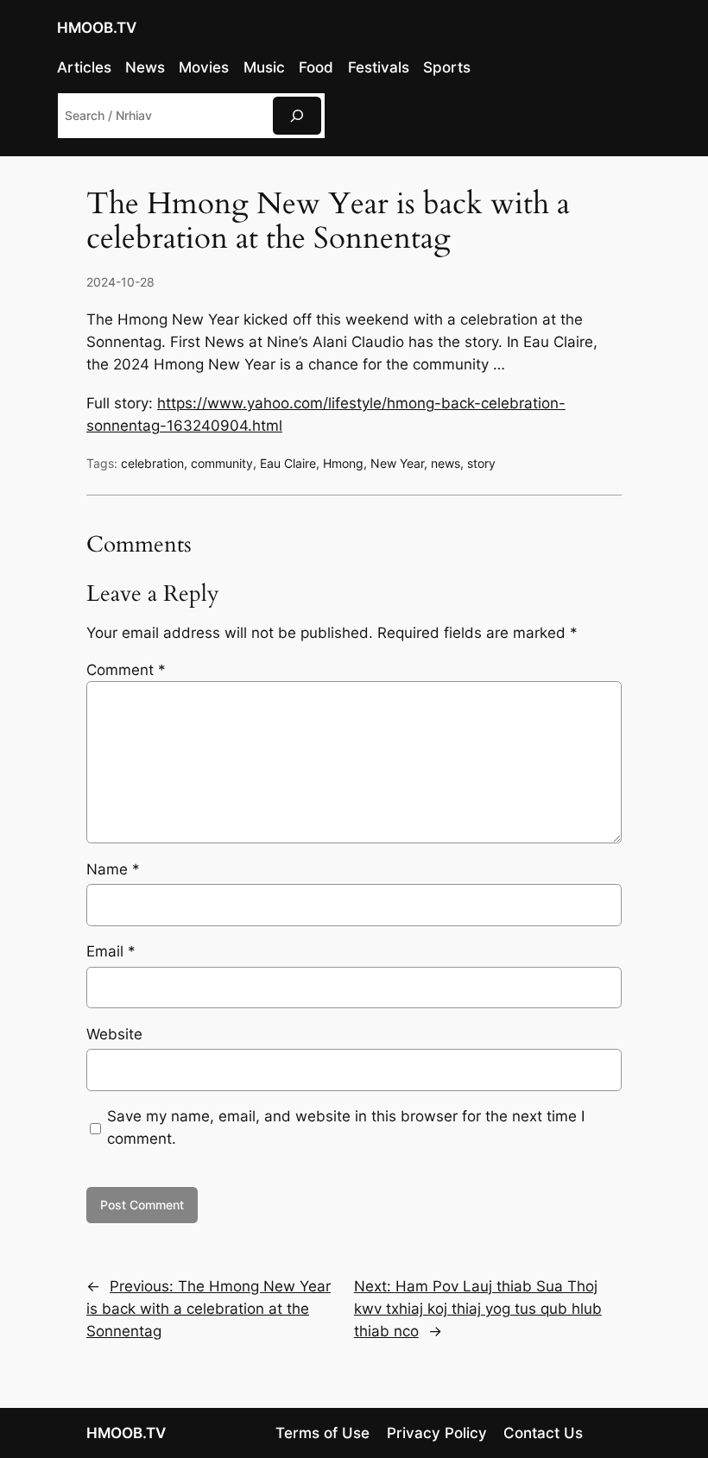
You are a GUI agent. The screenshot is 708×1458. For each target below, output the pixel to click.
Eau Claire (288, 463)
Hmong (343, 463)
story (481, 463)
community (222, 463)
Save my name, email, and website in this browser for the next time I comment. (346, 1127)
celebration (152, 463)
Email (111, 951)
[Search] (297, 115)
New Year (397, 463)
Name (113, 869)
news (445, 463)
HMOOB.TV (96, 27)
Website (114, 1034)
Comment (126, 670)
